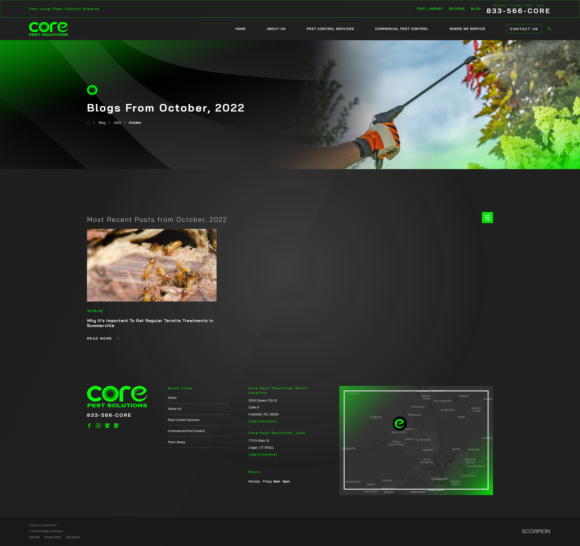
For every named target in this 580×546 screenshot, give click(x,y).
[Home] (48, 29)
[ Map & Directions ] (262, 421)
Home (172, 398)
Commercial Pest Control (186, 431)
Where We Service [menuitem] (467, 29)
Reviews (457, 9)
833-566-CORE (519, 10)
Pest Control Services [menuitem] (330, 29)
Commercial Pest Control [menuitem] (402, 29)
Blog (476, 9)
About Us (174, 409)
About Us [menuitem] (276, 29)
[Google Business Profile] (107, 425)
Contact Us (524, 29)
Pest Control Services (184, 420)
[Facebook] (89, 425)
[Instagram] (98, 425)
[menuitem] (34, 537)
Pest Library (430, 9)
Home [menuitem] (240, 29)
